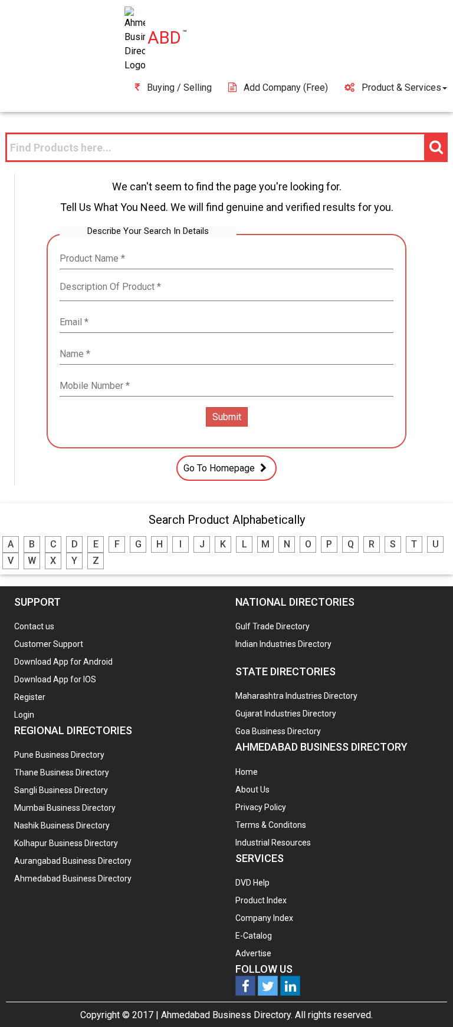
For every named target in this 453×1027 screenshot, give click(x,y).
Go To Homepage (220, 468)
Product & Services (401, 87)
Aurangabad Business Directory (73, 861)
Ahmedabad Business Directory (73, 878)
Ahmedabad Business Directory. (227, 1015)
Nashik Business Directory (62, 825)
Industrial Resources (273, 842)
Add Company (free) (286, 87)
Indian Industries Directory (283, 644)
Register (29, 697)
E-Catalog (253, 935)
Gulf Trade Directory (272, 626)
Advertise (253, 953)
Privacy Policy (260, 807)
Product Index (261, 900)
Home (246, 772)
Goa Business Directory (278, 731)
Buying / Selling (179, 87)
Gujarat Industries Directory (285, 713)
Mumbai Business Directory (65, 808)
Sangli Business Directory (61, 790)
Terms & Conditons (270, 825)
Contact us (34, 626)
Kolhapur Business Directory (66, 843)
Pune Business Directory (59, 754)
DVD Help (252, 882)
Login (24, 714)
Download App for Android (63, 661)
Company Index (264, 918)
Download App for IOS (55, 679)
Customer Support (48, 644)
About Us (252, 789)
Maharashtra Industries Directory (296, 696)
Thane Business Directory (61, 772)
